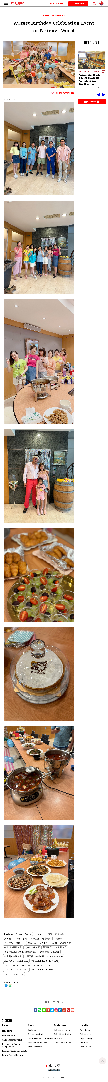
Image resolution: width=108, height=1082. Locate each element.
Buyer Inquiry (86, 1038)
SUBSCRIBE (78, 3)
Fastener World (9, 1035)
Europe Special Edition (12, 1055)
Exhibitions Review (62, 1034)
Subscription (85, 1034)
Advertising (85, 1030)
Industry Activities (36, 1034)
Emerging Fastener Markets (14, 1050)
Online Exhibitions (62, 1042)
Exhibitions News (62, 1030)
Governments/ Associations (40, 1038)
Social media (85, 1046)
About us (84, 1042)
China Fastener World (12, 1039)
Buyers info (59, 1038)
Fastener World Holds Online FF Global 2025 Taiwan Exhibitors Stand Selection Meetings (89, 81)
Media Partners (35, 1046)
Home (5, 1025)
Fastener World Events (38, 1042)
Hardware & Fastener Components (12, 1045)
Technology (33, 1030)
